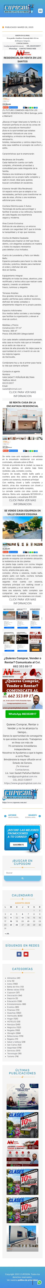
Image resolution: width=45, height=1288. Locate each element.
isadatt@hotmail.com (12, 389)
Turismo (10, 1056)
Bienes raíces (13, 989)
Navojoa (11, 1024)
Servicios (11, 1050)
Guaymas (11, 1013)
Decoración (12, 995)
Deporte (11, 998)
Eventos (11, 1007)
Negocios (11, 1027)
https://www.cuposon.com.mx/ (14, 802)
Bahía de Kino (13, 987)
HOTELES (11, 1021)
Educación (12, 1001)
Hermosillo (12, 1016)
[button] (40, 11)
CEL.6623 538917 (22, 779)
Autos (9, 984)
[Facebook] (19, 954)
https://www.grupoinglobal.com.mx (22, 783)
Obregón (11, 1033)
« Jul (7, 934)
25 (11, 925)
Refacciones (12, 1036)
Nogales (11, 1030)
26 (17, 925)
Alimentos (11, 978)
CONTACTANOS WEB (27, 49)
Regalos (10, 1039)
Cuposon (11, 992)
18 (11, 921)
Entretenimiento (14, 1004)
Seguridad (11, 1047)
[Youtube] (26, 954)
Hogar (10, 1018)
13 (23, 918)
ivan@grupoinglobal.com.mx (14, 46)
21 (28, 921)
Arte (9, 981)
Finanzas (11, 1010)
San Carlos (12, 1045)
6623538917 (8, 383)
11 (11, 918)
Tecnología (12, 1053)
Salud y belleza (14, 1042)
